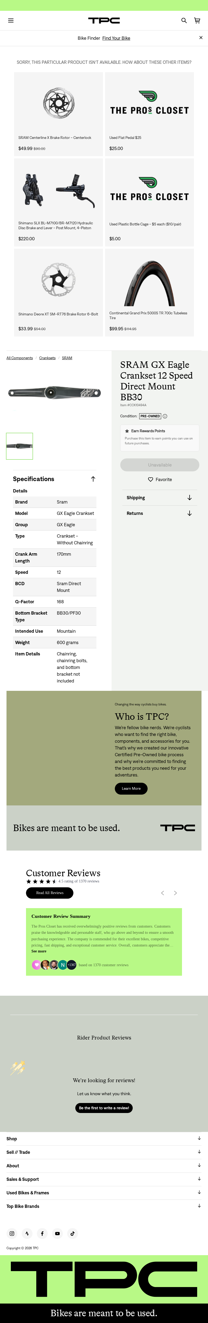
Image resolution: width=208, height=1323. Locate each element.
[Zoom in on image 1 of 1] (54, 393)
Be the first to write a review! (104, 1107)
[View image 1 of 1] (19, 446)
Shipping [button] (136, 497)
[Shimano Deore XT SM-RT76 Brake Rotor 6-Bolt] (58, 279)
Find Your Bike (116, 38)
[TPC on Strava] (27, 1233)
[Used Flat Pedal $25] (149, 103)
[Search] (184, 20)
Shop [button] (11, 1138)
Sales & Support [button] (22, 1179)
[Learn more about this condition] (165, 416)
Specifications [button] (33, 478)
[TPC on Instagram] (11, 1233)
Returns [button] (135, 513)
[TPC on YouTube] (57, 1233)
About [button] (12, 1165)
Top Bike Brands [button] (22, 1206)
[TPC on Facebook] (42, 1233)
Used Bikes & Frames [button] (27, 1192)
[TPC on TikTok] (72, 1233)
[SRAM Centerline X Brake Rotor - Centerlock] (58, 103)
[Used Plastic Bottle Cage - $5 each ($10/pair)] (149, 189)
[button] (201, 37)
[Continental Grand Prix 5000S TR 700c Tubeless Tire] (149, 279)
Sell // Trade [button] (18, 1152)
